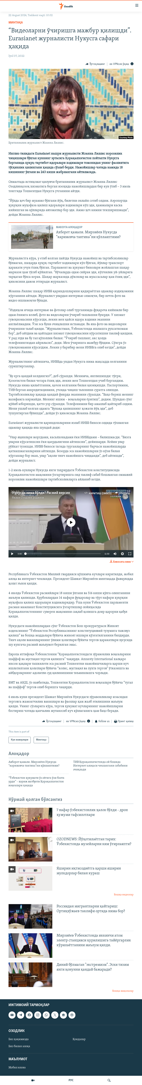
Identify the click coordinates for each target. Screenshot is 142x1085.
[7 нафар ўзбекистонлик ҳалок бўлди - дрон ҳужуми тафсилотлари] (30, 820)
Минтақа (16, 22)
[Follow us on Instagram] (37, 1015)
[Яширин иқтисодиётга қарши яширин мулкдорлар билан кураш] (30, 878)
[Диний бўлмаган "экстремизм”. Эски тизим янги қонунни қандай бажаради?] (30, 974)
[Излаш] (109, 1080)
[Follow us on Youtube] (12, 1015)
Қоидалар (79, 1039)
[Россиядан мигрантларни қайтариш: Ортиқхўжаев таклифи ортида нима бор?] (30, 916)
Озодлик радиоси (32, 497)
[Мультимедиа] (32, 1080)
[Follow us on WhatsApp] (46, 1015)
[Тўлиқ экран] (129, 553)
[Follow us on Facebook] (29, 1015)
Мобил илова (17, 1067)
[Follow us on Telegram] (20, 1015)
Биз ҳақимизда (19, 1039)
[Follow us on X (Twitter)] (54, 1015)
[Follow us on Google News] (63, 1015)
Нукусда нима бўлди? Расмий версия (41, 493)
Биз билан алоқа (19, 1046)
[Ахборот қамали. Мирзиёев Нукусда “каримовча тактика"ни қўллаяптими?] (32, 237)
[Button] (95, 64)
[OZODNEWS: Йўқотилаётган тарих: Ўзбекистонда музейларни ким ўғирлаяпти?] (30, 849)
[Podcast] (71, 1015)
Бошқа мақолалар (122, 991)
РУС (71, 1080)
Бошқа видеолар (123, 894)
